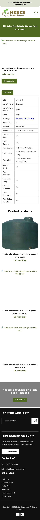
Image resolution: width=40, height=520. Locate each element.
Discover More (10, 452)
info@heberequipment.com (21, 2)
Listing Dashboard (8, 493)
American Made (7, 483)
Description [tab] (7, 92)
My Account (6, 489)
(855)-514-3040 (21, 4)
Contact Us (5, 486)
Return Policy (6, 496)
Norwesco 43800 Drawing (25, 119)
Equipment (5, 479)
